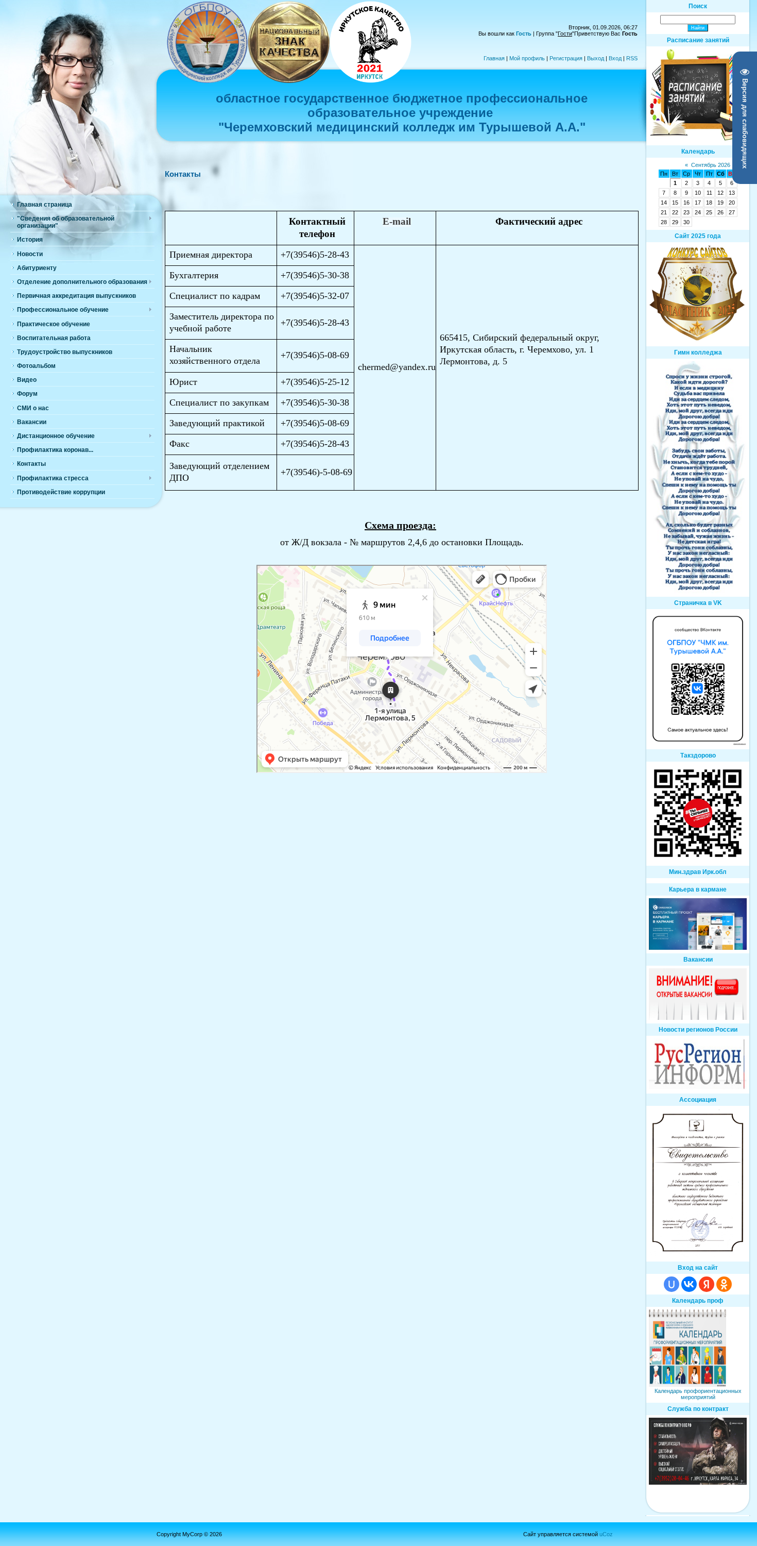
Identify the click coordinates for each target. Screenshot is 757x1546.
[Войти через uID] (671, 1284)
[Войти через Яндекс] (706, 1284)
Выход (595, 58)
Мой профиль (527, 58)
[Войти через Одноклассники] (724, 1284)
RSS (632, 58)
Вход (615, 58)
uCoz (606, 1534)
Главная (494, 58)
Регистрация (565, 58)
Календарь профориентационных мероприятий (698, 1394)
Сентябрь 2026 (710, 165)
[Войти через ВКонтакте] (689, 1284)
